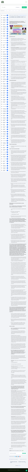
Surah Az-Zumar (16, 15)
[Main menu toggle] (26, 2)
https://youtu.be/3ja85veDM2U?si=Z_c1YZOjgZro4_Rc (19, 34)
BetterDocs (19, 465)
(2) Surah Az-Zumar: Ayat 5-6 (22, 462)
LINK (22, 450)
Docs (12, 15)
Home (10, 15)
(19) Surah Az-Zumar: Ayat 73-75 (13, 462)
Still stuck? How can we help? (14, 459)
